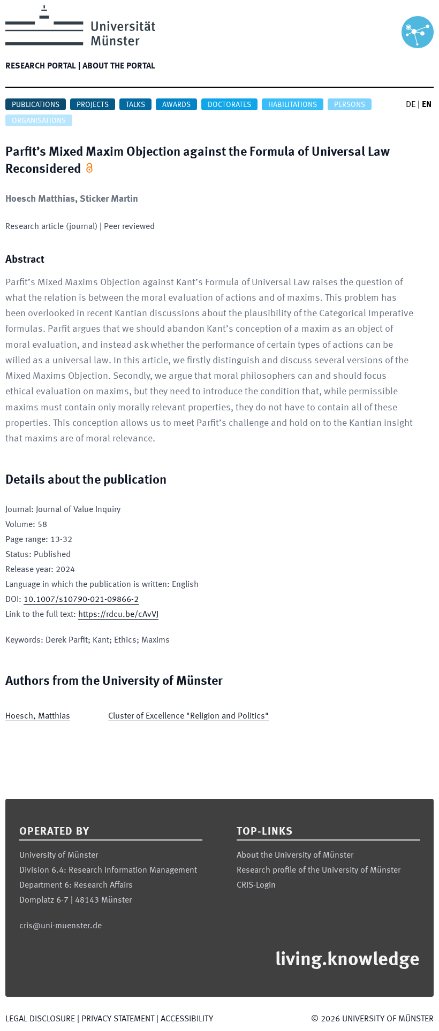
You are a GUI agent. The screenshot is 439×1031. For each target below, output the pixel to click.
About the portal (118, 66)
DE (410, 105)
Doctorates (229, 105)
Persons (349, 105)
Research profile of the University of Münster (318, 870)
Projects (93, 105)
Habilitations (292, 105)
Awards (176, 105)
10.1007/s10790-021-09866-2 (81, 599)
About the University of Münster (295, 855)
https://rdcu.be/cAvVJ (118, 614)
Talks (135, 105)
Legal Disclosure (40, 1019)
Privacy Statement (117, 1019)
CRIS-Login (256, 885)
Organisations (39, 121)
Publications (35, 105)
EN (427, 105)
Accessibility (187, 1019)
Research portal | (42, 66)
